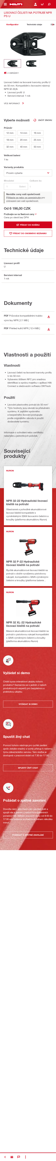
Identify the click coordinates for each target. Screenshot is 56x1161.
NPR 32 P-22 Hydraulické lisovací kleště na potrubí (23, 563)
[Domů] (16, 4)
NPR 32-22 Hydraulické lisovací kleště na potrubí (27, 502)
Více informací (12, 103)
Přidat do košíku (30, 225)
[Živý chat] (18, 1157)
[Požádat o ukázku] (11, 1157)
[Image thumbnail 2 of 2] (31, 63)
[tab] (12, 24)
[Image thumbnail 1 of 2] (12, 63)
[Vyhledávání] (49, 4)
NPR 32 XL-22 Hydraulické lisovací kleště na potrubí (23, 624)
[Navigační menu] (5, 4)
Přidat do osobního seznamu (30, 233)
